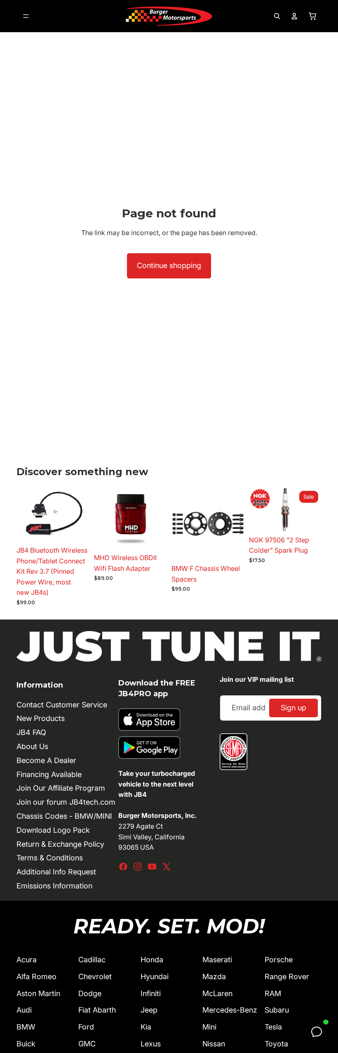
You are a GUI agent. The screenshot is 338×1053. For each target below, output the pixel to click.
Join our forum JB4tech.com (65, 802)
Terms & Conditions (49, 857)
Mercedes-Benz (229, 1010)
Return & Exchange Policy (60, 844)
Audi (24, 1010)
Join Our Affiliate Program (60, 788)
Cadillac (92, 959)
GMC (87, 1043)
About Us (32, 746)
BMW (25, 1026)
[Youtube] (152, 867)
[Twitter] (166, 867)
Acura (26, 959)
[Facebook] (123, 867)
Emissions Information (54, 885)
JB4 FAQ (31, 732)
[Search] (277, 16)
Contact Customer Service (61, 704)
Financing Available (49, 774)
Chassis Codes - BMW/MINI (64, 816)
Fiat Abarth (97, 1010)
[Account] (294, 16)
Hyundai (155, 976)
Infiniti (151, 993)
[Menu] (25, 16)
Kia (146, 1026)
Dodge (89, 993)
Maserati (217, 959)
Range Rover (287, 976)
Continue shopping (169, 265)
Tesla (273, 1026)
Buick (25, 1043)
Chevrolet (95, 976)
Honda (152, 959)
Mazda (214, 976)
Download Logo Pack (53, 830)
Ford (86, 1026)
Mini (209, 1026)
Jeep (149, 1010)
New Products (40, 718)
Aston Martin (38, 993)
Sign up (293, 707)
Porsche (279, 959)
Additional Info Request (56, 871)
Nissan (213, 1043)
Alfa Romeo (36, 976)
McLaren (217, 993)
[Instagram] (138, 867)
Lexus (151, 1043)
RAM (273, 993)
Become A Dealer (46, 760)
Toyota (276, 1043)
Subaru (277, 1010)
